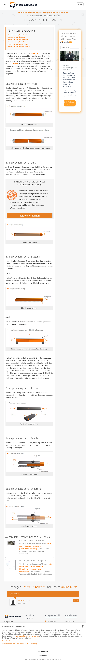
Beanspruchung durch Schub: (18, 44)
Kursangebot (22, 12)
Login (80, 4)
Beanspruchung (36, 53)
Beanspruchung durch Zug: (17, 37)
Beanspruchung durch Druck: (17, 35)
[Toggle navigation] (4, 4)
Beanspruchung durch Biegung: (18, 39)
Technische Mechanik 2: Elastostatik (40, 12)
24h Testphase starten (69, 103)
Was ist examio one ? (69, 93)
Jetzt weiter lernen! (29, 215)
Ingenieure (65, 47)
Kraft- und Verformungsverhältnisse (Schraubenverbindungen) (35, 546)
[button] (74, 4)
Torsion (15, 63)
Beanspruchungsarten (60, 12)
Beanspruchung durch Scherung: (19, 46)
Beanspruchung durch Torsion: (18, 42)
